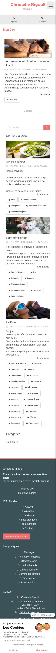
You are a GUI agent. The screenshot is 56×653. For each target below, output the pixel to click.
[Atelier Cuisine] (28, 149)
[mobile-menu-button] (51, 5)
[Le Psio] (28, 310)
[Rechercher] (46, 127)
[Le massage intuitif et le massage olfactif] (28, 48)
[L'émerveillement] (28, 225)
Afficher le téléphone (30, 612)
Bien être (11, 442)
